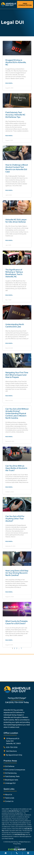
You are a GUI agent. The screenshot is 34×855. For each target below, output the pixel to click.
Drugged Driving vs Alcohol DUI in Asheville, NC (15, 62)
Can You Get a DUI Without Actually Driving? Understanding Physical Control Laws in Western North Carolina (16, 413)
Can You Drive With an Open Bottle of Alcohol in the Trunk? (16, 468)
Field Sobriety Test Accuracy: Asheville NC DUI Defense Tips (15, 114)
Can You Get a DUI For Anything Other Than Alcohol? (14, 518)
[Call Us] (17, 853)
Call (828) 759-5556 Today (17, 702)
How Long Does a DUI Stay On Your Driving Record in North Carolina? (16, 572)
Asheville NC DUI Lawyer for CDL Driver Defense (16, 220)
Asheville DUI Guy (13, 842)
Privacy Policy (17, 844)
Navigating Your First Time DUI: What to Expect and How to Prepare (16, 374)
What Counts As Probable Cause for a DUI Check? (16, 622)
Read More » (9, 83)
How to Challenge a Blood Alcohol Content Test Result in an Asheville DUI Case (16, 168)
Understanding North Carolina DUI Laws (14, 325)
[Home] (6, 853)
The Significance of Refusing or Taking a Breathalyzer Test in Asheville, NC (14, 273)
